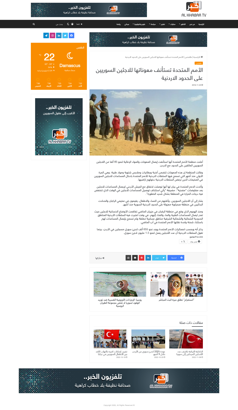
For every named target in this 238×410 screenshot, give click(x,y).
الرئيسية (202, 24)
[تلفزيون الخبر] (193, 9)
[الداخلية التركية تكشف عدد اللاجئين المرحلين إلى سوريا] (186, 338)
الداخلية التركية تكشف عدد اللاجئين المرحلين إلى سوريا (189, 352)
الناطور (183, 24)
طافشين (188, 57)
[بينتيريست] (141, 258)
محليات (172, 24)
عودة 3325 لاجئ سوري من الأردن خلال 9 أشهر (148, 352)
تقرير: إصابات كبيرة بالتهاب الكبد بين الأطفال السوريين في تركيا (111, 352)
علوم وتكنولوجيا (139, 24)
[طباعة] (128, 258)
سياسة (153, 24)
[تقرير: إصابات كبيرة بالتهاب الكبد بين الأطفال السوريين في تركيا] (110, 338)
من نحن (192, 24)
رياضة (119, 24)
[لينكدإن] (148, 258)
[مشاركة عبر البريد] (135, 258)
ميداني (127, 24)
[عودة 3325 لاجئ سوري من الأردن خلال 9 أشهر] (148, 338)
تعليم (163, 24)
